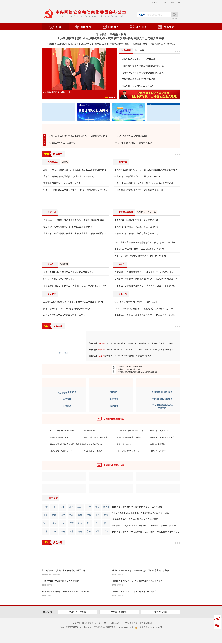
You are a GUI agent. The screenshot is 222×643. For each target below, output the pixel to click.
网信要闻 (140, 50)
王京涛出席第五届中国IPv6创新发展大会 (62, 183)
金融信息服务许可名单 (59, 437)
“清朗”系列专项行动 (146, 212)
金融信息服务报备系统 (159, 431)
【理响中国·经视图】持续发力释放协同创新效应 (134, 591)
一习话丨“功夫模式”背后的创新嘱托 (131, 136)
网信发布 (123, 162)
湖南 (54, 523)
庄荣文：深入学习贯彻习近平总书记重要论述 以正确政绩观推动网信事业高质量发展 (82, 170)
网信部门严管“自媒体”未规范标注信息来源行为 (136, 233)
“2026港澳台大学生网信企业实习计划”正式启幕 (136, 302)
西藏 (54, 531)
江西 (89, 515)
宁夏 (89, 531)
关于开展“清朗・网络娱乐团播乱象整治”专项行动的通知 (140, 256)
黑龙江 (106, 507)
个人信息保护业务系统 (92, 451)
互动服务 (141, 26)
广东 (63, 523)
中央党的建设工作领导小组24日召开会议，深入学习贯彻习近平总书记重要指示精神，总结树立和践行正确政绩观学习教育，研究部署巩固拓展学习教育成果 (111, 44)
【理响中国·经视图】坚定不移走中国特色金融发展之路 (137, 581)
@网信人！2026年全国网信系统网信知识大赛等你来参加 (128, 356)
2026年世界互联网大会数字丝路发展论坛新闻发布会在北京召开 (143, 308)
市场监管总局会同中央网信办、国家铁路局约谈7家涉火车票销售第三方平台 (78, 285)
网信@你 (133, 334)
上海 (45, 515)
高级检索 (174, 18)
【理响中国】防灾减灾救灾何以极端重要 (60, 581)
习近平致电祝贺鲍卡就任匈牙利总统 (138, 79)
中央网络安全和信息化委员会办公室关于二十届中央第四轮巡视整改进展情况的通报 (152, 315)
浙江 (63, 515)
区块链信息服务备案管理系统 (129, 437)
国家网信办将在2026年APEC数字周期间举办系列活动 (67, 308)
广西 (71, 523)
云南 (45, 531)
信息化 (122, 264)
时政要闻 (86, 26)
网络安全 (52, 264)
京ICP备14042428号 (125, 627)
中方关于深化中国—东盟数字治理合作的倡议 (64, 315)
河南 (106, 515)
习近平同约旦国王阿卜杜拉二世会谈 (57, 92)
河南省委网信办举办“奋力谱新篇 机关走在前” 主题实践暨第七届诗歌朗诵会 (147, 532)
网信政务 (113, 26)
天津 (54, 507)
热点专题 (169, 26)
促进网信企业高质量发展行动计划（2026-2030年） (137, 176)
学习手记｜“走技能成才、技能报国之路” (133, 142)
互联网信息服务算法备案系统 (95, 437)
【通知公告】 (92, 343)
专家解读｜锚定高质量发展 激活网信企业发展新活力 (67, 227)
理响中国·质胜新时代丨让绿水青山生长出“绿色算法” (66, 591)
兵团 (106, 531)
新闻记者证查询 (89, 431)
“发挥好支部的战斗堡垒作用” (62, 142)
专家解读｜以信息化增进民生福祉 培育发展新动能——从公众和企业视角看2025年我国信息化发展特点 (161, 285)
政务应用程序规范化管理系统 (162, 437)
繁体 (179, 2)
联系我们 (148, 623)
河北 (63, 507)
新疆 (97, 531)
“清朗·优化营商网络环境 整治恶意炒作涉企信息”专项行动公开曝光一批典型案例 (151, 242)
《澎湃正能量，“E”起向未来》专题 (111, 128)
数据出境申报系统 (157, 444)
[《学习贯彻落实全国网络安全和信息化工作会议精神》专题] (111, 201)
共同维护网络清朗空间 (54, 574)
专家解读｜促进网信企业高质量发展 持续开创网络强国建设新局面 (73, 220)
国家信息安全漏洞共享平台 (61, 451)
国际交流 (52, 294)
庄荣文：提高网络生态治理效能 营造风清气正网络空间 (68, 176)
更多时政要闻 (177, 50)
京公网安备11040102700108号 (150, 627)
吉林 (97, 507)
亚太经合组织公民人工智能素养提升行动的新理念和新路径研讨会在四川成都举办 (80, 190)
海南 (80, 523)
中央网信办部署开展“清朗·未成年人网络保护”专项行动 (139, 249)
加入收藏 (163, 2)
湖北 (45, 523)
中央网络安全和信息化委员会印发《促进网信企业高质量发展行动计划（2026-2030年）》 (155, 170)
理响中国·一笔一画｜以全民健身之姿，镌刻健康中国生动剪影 (140, 570)
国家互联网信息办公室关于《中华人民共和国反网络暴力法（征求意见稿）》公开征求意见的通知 (145, 343)
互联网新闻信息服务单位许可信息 (130, 431)
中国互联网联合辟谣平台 (111, 382)
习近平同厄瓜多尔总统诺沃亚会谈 (137, 86)
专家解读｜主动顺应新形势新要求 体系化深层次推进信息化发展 (143, 272)
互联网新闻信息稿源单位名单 (62, 431)
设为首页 (154, 2)
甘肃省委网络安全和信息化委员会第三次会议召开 (135, 519)
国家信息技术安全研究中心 (128, 451)
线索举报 (114, 392)
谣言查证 (114, 399)
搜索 (174, 14)
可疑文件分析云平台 (158, 451)
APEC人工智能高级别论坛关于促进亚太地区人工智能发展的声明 (73, 302)
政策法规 (52, 212)
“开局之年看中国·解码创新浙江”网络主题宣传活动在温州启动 (140, 513)
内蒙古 (80, 507)
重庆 (89, 523)
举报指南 (67, 399)
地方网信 (53, 498)
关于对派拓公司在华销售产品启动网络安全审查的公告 (68, 272)
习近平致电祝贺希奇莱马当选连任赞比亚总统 (143, 72)
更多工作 (123, 294)
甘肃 (71, 531)
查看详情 (177, 154)
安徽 (71, 515)
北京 (45, 507)
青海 (80, 531)
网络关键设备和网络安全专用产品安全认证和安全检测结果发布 (76, 444)
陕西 (63, 531)
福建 (80, 515)
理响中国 (120, 574)
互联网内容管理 (126, 212)
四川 (97, 523)
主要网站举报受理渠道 (162, 399)
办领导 (65, 162)
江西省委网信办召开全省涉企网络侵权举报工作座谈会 (137, 507)
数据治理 (64, 264)
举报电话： (66, 393)
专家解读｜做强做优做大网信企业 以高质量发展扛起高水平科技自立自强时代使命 (81, 233)
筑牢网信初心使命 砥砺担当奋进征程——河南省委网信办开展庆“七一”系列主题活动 (151, 525)
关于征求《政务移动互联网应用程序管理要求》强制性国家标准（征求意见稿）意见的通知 (142, 350)
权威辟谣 (114, 406)
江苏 (54, 515)
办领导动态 (53, 162)
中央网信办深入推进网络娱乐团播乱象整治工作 (136, 220)
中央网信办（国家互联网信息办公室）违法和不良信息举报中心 (64, 382)
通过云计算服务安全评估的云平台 (59, 279)
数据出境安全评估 (124, 444)
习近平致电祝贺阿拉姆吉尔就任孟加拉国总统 (143, 66)
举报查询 (67, 406)
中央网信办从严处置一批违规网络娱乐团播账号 (136, 227)
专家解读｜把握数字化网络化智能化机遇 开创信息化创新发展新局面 (145, 279)
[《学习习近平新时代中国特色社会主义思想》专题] (149, 94)
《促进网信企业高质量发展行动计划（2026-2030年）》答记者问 (143, 183)
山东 (97, 515)
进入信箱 (64, 353)
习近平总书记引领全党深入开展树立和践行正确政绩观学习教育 (78, 136)
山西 (71, 507)
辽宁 (89, 507)
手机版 (172, 2)
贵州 (106, 523)
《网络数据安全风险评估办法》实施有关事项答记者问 (139, 190)
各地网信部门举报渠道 (162, 392)
